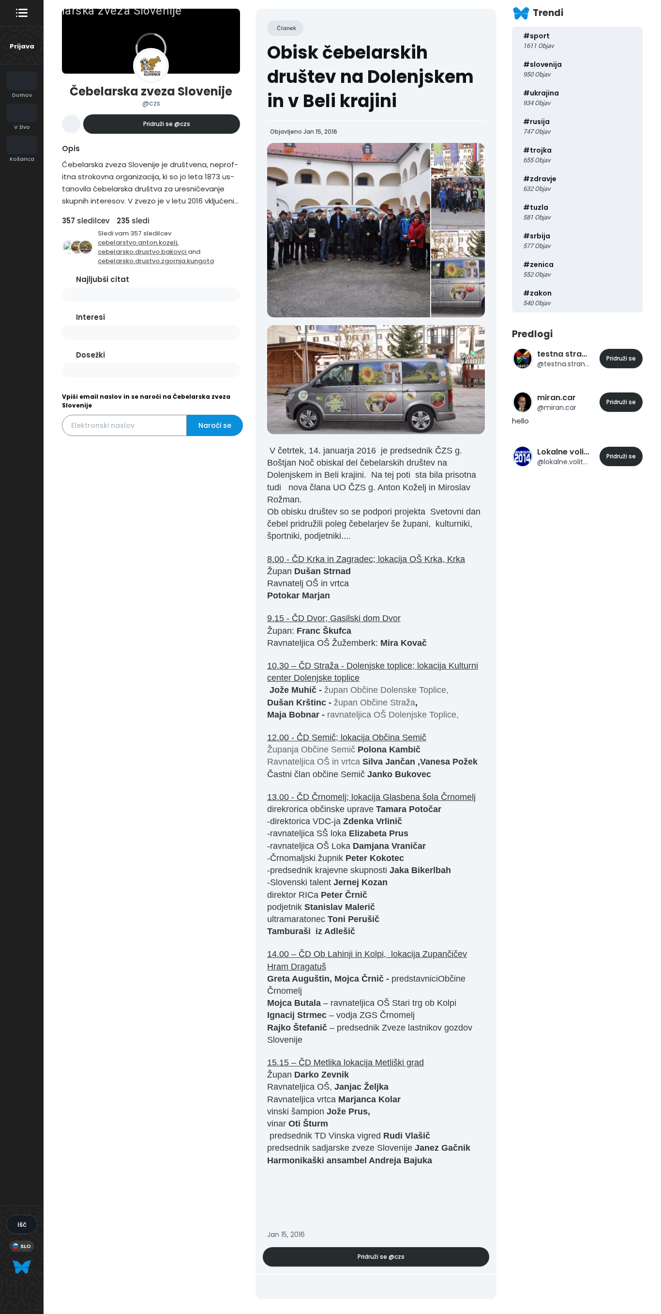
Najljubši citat (102, 279)
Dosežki (90, 355)
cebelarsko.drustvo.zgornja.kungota (156, 261)
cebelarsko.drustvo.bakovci (143, 251)
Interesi (90, 317)
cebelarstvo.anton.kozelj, (138, 242)
